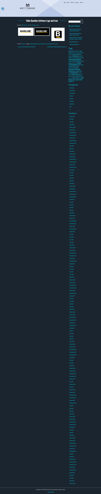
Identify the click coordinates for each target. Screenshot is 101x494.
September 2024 (72, 140)
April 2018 (71, 306)
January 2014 (72, 392)
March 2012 (71, 435)
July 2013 (71, 405)
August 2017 (72, 328)
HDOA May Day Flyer (73, 41)
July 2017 (71, 330)
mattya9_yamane (35, 25)
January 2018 (72, 314)
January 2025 (72, 129)
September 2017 (72, 325)
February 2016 (72, 368)
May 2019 (71, 271)
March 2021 (71, 212)
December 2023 (72, 143)
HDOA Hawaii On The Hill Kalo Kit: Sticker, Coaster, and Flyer (75, 38)
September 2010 (72, 469)
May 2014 (71, 386)
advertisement (72, 51)
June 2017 (71, 333)
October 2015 (72, 378)
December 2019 (72, 253)
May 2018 (71, 303)
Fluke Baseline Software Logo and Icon (42, 20)
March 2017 (71, 341)
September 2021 (72, 196)
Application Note (78, 52)
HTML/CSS (71, 67)
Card (79, 56)
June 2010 (71, 475)
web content (76, 79)
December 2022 (72, 159)
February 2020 (72, 247)
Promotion (78, 74)
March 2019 (71, 277)
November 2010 (72, 464)
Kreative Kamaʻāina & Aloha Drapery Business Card (75, 30)
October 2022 (72, 164)
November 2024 (72, 135)
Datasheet (70, 61)
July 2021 (71, 202)
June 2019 (71, 269)
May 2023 (71, 148)
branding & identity (33, 43)
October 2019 (72, 258)
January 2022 (72, 188)
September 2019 (72, 261)
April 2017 (71, 338)
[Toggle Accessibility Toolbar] (2, 8)
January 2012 (72, 440)
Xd (73, 81)
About (68, 2)
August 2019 (72, 263)
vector (56, 43)
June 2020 (71, 236)
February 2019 (72, 279)
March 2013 (71, 413)
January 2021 (72, 218)
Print (73, 74)
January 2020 (72, 250)
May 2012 (71, 432)
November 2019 (72, 255)
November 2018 (72, 287)
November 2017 (72, 320)
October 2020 (72, 226)
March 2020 (71, 244)
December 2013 (72, 395)
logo (54, 43)
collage (73, 57)
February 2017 (72, 344)
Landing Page (78, 71)
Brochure (70, 56)
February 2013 (72, 416)
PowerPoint (71, 103)
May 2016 (71, 362)
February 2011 (72, 459)
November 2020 (72, 223)
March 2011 (71, 456)
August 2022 (72, 170)
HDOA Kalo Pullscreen (74, 44)
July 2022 (71, 172)
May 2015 (71, 381)
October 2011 (72, 448)
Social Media (75, 76)
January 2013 (72, 419)
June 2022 (71, 175)
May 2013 (71, 408)
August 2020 (72, 231)
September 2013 (72, 403)
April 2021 (71, 210)
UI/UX (73, 77)
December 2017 (72, 317)
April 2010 (71, 478)
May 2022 (71, 178)
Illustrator (23, 43)
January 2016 (72, 370)
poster (70, 74)
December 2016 (72, 349)
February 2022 (72, 186)
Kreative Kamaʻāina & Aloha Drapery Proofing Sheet (75, 34)
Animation (73, 52)
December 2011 (72, 443)
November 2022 (72, 161)
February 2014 (72, 389)
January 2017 (72, 346)
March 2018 (71, 309)
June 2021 (71, 204)
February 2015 (72, 384)
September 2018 (72, 293)
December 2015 (72, 373)
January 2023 (72, 156)
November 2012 (72, 424)
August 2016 (72, 357)
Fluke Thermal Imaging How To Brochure (26, 46)
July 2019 (71, 266)
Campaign (75, 56)
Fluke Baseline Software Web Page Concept (57, 46)
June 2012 (71, 429)
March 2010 (71, 480)
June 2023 (71, 145)
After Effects (77, 51)
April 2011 (71, 453)
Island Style (72, 71)
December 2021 (72, 191)
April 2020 (71, 242)
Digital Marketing (77, 61)
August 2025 (72, 116)
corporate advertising (78, 57)
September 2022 (72, 167)
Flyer (79, 64)
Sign (72, 76)
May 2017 (71, 336)
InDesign (77, 69)
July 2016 (71, 360)
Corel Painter (72, 90)
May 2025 (71, 119)
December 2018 (72, 285)
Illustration (76, 67)
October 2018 (72, 290)
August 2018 (72, 295)
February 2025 (72, 127)
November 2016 (72, 352)
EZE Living (74, 63)
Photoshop (74, 72)
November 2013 (72, 397)
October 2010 (72, 467)
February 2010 (72, 483)
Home (65, 2)
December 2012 (72, 421)
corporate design (41, 43)
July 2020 (71, 234)
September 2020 (72, 228)
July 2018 (71, 298)
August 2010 (72, 472)
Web (70, 106)
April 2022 (71, 180)
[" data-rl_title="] (26, 32)
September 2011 (72, 451)
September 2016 (72, 354)
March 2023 (71, 151)
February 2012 (72, 437)
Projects (81, 2)
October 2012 (72, 427)
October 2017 (72, 322)
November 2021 (72, 194)
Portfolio (72, 2)
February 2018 (72, 311)
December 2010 (72, 461)
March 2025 (71, 124)
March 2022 (71, 183)
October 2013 (72, 400)
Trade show (81, 76)
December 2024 (72, 132)
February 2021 (72, 215)
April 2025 (71, 121)
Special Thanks (51, 492)
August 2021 (72, 199)
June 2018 (71, 301)
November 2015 (72, 376)
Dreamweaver (72, 93)
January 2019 (72, 282)
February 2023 (72, 153)
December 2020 (72, 220)
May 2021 (71, 207)
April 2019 (71, 274)
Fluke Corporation (48, 43)
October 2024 (72, 137)
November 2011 (72, 445)
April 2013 (71, 411)
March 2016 (71, 365)
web (80, 77)
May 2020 (71, 239)
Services (77, 2)
